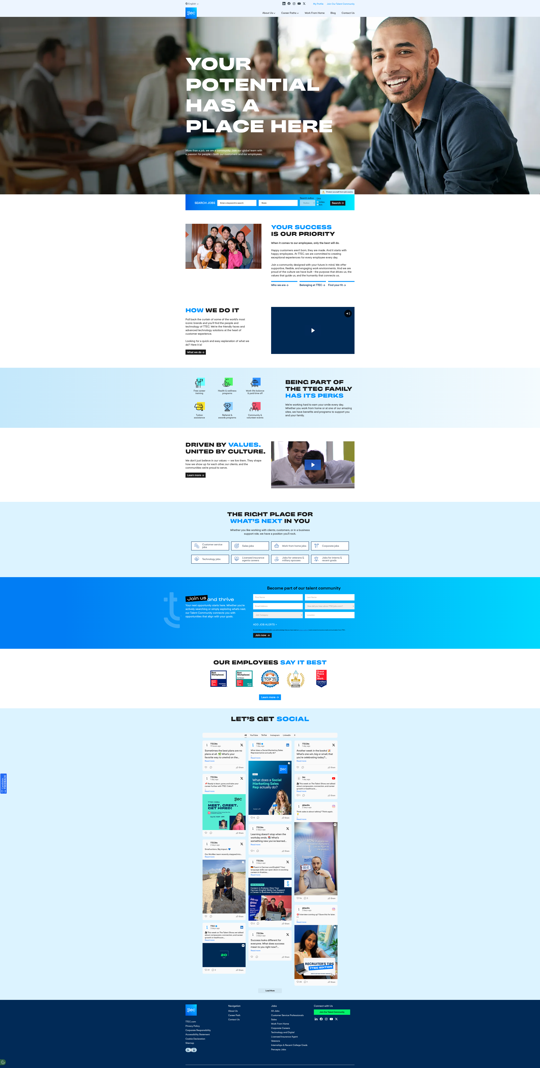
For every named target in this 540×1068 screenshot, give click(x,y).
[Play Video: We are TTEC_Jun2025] (313, 330)
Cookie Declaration (195, 1038)
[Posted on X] (241, 745)
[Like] (206, 767)
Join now (260, 635)
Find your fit (335, 285)
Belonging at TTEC (311, 285)
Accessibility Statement (197, 1034)
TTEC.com (190, 1021)
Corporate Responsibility (198, 1030)
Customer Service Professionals (287, 1015)
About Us (267, 12)
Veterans (275, 1040)
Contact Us (348, 12)
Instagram (294, 3)
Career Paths (288, 12)
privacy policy (303, 630)
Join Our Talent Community (341, 3)
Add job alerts (264, 624)
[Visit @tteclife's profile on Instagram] (299, 806)
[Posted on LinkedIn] (287, 745)
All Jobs (275, 1010)
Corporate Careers (280, 1028)
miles (322, 202)
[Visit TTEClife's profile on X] (207, 745)
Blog (333, 12)
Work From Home (315, 12)
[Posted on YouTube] (333, 778)
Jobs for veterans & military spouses (293, 559)
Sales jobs (248, 545)
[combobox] (278, 203)
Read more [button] (209, 761)
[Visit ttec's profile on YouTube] (299, 778)
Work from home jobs (294, 545)
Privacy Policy (192, 1026)
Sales (274, 1019)
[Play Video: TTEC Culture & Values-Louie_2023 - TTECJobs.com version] (313, 465)
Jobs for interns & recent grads (332, 559)
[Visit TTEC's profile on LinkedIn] (253, 745)
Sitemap (189, 1043)
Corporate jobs (330, 545)
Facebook (289, 3)
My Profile (318, 3)
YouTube (299, 3)
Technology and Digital (282, 1032)
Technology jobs (211, 559)
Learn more (194, 475)
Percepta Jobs (278, 1049)
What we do (194, 352)
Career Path (234, 1015)
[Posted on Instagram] (333, 806)
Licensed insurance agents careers (253, 559)
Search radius (307, 198)
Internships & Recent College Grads (289, 1045)
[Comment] (210, 767)
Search (336, 203)
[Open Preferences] (3, 1062)
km (320, 204)
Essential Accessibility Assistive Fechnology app (191, 1050)
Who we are (278, 285)
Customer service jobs (212, 546)
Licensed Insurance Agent (284, 1036)
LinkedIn (283, 3)
